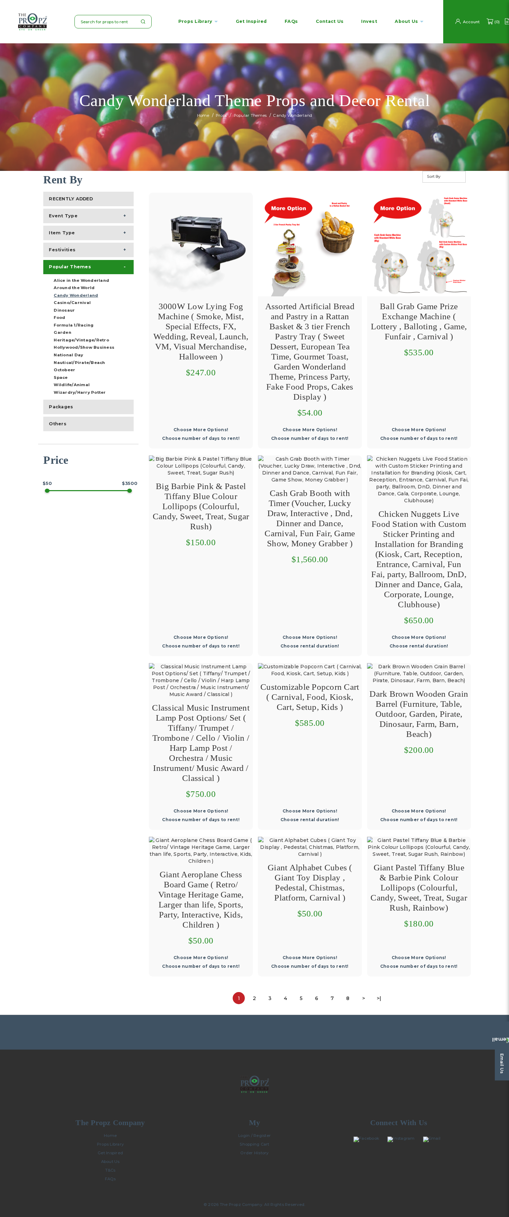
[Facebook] (368, 1139)
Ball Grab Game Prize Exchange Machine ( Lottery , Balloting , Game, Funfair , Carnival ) (419, 321)
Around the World (74, 287)
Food (59, 317)
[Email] (433, 1139)
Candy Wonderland (292, 115)
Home (203, 115)
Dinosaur (64, 310)
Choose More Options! (200, 429)
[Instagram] (402, 1139)
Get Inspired (110, 1152)
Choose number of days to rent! (201, 438)
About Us (110, 1161)
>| (379, 998)
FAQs (110, 1178)
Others (57, 423)
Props (221, 115)
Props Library (195, 21)
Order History (254, 1152)
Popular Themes (250, 115)
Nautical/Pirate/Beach (79, 362)
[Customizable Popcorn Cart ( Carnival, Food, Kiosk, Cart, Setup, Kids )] (310, 670)
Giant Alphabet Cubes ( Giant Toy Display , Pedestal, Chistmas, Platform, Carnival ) (310, 882)
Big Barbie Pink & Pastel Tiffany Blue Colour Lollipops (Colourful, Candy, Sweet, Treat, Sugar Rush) (201, 506)
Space (61, 377)
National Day (68, 355)
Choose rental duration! (309, 646)
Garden (62, 332)
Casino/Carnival (72, 302)
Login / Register (254, 1135)
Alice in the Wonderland (81, 280)
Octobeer (64, 369)
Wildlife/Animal (72, 384)
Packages (61, 406)
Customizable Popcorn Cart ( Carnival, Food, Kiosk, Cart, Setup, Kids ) (309, 697)
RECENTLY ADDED (71, 198)
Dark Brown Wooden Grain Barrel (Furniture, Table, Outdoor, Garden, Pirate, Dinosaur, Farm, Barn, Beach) (418, 714)
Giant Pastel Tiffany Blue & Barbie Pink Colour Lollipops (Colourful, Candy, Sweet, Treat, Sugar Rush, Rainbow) (418, 887)
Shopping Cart (254, 1144)
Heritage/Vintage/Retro (81, 340)
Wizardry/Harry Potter (80, 392)
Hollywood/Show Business (84, 347)
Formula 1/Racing (73, 325)
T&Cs (110, 1170)
